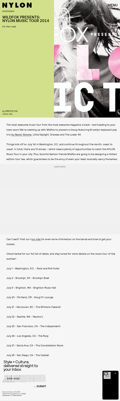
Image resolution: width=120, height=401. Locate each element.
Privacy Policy (17, 395)
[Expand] (105, 373)
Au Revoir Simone (21, 134)
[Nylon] (17, 5)
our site (36, 239)
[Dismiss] (115, 373)
